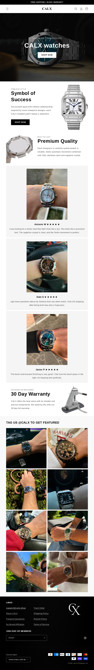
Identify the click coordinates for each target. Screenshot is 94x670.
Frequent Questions (15, 619)
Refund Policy (40, 619)
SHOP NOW (47, 55)
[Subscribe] (44, 638)
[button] (7, 8)
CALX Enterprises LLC (80, 663)
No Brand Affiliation (15, 624)
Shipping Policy (41, 613)
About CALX (12, 613)
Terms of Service (41, 624)
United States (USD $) (17, 659)
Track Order (39, 608)
